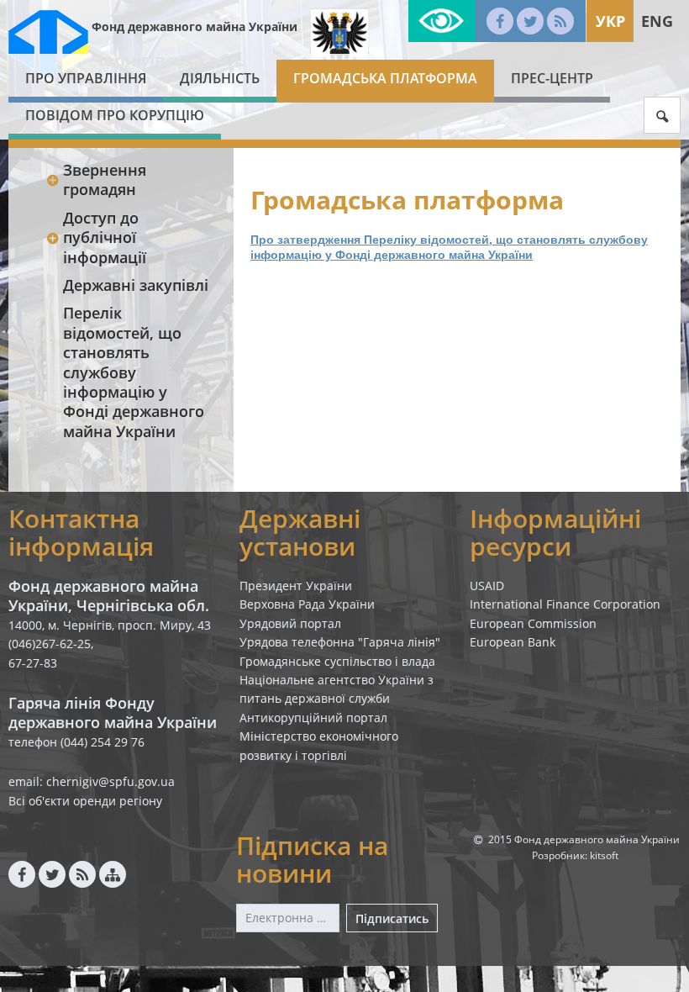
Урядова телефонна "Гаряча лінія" (339, 642)
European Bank (512, 642)
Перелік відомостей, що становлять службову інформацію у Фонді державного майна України (133, 372)
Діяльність (220, 78)
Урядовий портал (290, 623)
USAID (487, 586)
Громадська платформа (385, 78)
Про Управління (85, 78)
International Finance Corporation (565, 604)
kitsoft (604, 855)
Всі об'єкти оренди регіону (85, 801)
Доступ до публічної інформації (104, 237)
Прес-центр (552, 78)
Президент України (295, 586)
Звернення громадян (104, 179)
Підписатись (392, 918)
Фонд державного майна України (194, 26)
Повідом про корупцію (114, 115)
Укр (610, 21)
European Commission (533, 623)
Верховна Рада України (307, 604)
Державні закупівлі (135, 285)
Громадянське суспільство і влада (337, 661)
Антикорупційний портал (313, 718)
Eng (657, 21)
